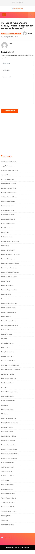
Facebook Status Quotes (8, 307)
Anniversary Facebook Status (9, 170)
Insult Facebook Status (7, 396)
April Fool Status (6, 175)
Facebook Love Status (7, 285)
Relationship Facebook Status (11, 33)
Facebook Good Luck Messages (10, 272)
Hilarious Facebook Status (8, 378)
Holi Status (4, 387)
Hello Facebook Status (7, 374)
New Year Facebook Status (9, 445)
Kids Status (4, 405)
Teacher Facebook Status (8, 498)
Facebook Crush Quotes (8, 259)
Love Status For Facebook (8, 418)
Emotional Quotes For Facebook (10, 241)
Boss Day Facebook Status (8, 188)
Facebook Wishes (6, 316)
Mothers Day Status (7, 427)
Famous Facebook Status (8, 321)
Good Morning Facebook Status (10, 365)
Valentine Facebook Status (9, 511)
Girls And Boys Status (7, 356)
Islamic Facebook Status (8, 400)
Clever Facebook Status (8, 201)
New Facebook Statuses (8, 440)
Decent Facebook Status (8, 223)
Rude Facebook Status (7, 462)
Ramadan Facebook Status (9, 449)
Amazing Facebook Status (8, 161)
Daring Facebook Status (8, 219)
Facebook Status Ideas (7, 299)
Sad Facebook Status (7, 467)
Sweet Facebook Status (8, 493)
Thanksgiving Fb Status (8, 502)
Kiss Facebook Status (7, 409)
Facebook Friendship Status (9, 268)
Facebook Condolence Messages (10, 254)
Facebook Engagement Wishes (10, 263)
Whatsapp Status (6, 516)
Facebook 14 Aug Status (8, 250)
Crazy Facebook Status (7, 206)
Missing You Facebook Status (9, 423)
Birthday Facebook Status (8, 183)
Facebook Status (6, 294)
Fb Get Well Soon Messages (9, 330)
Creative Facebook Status (8, 210)
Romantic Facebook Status (9, 458)
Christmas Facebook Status (9, 197)
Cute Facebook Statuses (8, 214)
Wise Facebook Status (7, 524)
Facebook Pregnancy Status (9, 290)
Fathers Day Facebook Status (9, 325)
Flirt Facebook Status (7, 343)
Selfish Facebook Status (8, 476)
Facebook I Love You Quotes (9, 276)
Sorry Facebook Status (7, 485)
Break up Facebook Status (8, 192)
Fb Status (4, 338)
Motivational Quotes (7, 431)
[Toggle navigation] (4, 15)
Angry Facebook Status (8, 166)
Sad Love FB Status (6, 471)
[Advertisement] (17, 136)
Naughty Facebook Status (8, 436)
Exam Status (5, 245)
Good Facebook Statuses (8, 361)
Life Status (4, 414)
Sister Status (5, 480)
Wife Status (4, 520)
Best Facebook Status (7, 179)
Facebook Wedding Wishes (8, 312)
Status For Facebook (7, 489)
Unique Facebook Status (8, 507)
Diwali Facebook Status (7, 228)
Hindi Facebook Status (7, 383)
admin (30, 33)
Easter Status (5, 232)
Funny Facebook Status (8, 352)
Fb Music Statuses (6, 334)
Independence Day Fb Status (9, 392)
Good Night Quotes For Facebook (10, 369)
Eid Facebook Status (7, 237)
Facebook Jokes (5, 281)
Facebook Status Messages (9, 303)
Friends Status (5, 347)
